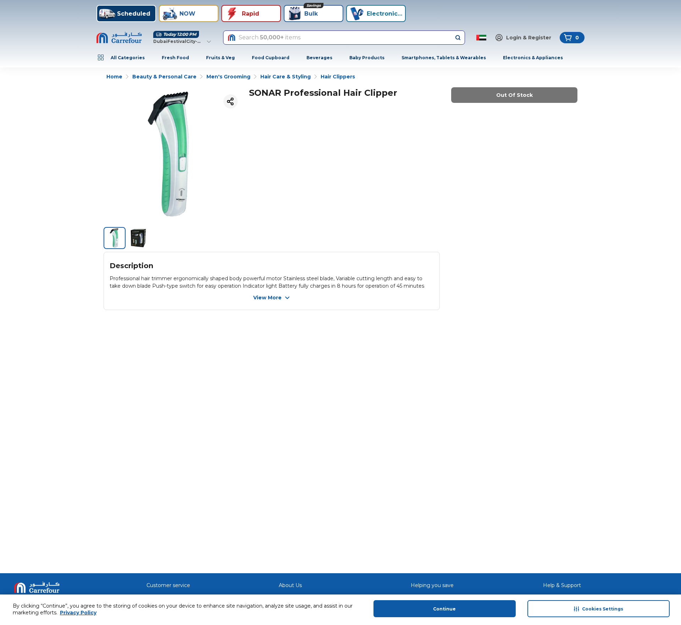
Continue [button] (444, 609)
